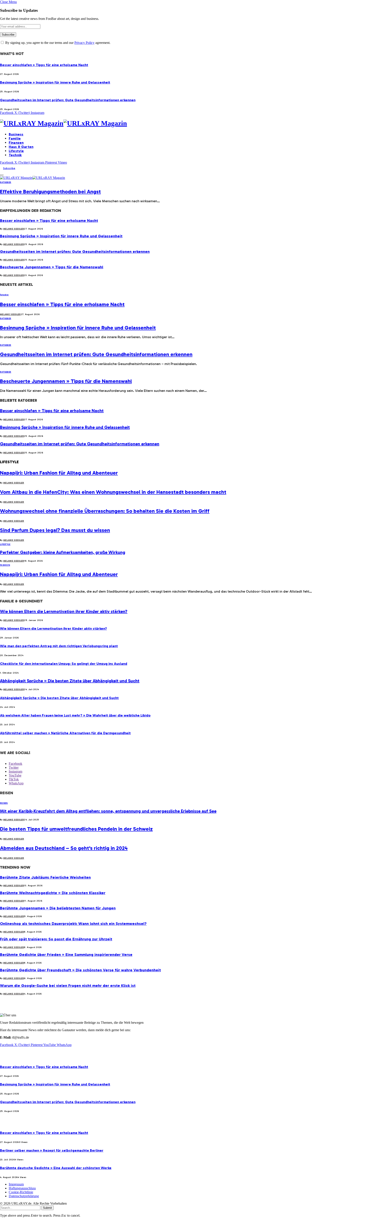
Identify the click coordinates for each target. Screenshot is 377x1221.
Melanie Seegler (13, 229)
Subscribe (9, 168)
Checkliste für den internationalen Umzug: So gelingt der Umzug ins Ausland (63, 664)
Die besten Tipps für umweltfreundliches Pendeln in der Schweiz (76, 829)
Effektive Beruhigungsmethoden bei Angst (50, 191)
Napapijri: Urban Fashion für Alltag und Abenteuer (59, 473)
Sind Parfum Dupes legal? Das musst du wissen (55, 530)
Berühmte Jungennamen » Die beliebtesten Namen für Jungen (58, 908)
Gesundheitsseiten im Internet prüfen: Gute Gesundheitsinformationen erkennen (67, 100)
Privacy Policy (84, 43)
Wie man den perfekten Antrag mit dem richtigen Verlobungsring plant (59, 646)
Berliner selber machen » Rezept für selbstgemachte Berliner (51, 1150)
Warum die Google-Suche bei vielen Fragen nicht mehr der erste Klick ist (67, 985)
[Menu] (1, 175)
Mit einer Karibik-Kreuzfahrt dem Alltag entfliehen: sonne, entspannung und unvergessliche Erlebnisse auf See (108, 811)
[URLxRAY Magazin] (188, 123)
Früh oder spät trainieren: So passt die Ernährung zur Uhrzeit (56, 939)
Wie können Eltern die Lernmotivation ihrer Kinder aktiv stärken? (63, 611)
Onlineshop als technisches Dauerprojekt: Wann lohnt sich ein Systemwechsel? (73, 923)
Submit (47, 1207)
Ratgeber (5, 182)
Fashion (5, 565)
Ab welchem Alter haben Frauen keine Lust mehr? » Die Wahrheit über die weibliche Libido (75, 715)
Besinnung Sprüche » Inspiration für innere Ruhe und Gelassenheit (55, 82)
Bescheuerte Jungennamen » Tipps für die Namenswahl (51, 267)
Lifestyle (16, 151)
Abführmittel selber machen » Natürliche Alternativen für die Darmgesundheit (65, 733)
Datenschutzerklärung (24, 1196)
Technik (15, 155)
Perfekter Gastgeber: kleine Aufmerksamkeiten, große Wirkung (62, 552)
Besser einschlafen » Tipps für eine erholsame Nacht (44, 65)
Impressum (16, 1184)
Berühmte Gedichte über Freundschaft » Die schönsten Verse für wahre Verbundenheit (80, 970)
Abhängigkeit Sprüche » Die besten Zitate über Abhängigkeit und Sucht (69, 680)
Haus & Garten (21, 147)
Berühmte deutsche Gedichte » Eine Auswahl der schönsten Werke (55, 1168)
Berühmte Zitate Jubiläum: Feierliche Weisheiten (45, 877)
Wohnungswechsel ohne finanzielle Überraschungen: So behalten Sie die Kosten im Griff (104, 511)
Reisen (4, 803)
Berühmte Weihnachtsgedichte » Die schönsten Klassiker (52, 892)
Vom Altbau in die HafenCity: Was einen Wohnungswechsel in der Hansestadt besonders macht (113, 492)
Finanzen (16, 143)
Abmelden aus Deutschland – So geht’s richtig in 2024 (64, 848)
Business (16, 134)
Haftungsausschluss (22, 1188)
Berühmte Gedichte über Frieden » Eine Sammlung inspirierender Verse (66, 954)
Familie (15, 138)
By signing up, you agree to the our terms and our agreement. (57, 43)
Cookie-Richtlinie (21, 1192)
